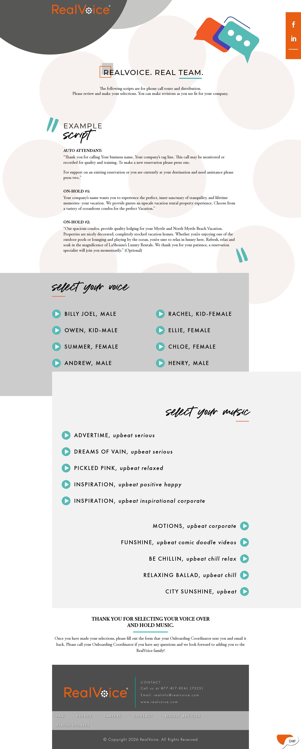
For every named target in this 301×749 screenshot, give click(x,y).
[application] (56, 314)
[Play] (56, 313)
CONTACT (143, 716)
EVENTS (84, 716)
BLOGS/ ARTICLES (183, 716)
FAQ (60, 716)
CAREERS (112, 716)
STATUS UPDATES (73, 725)
